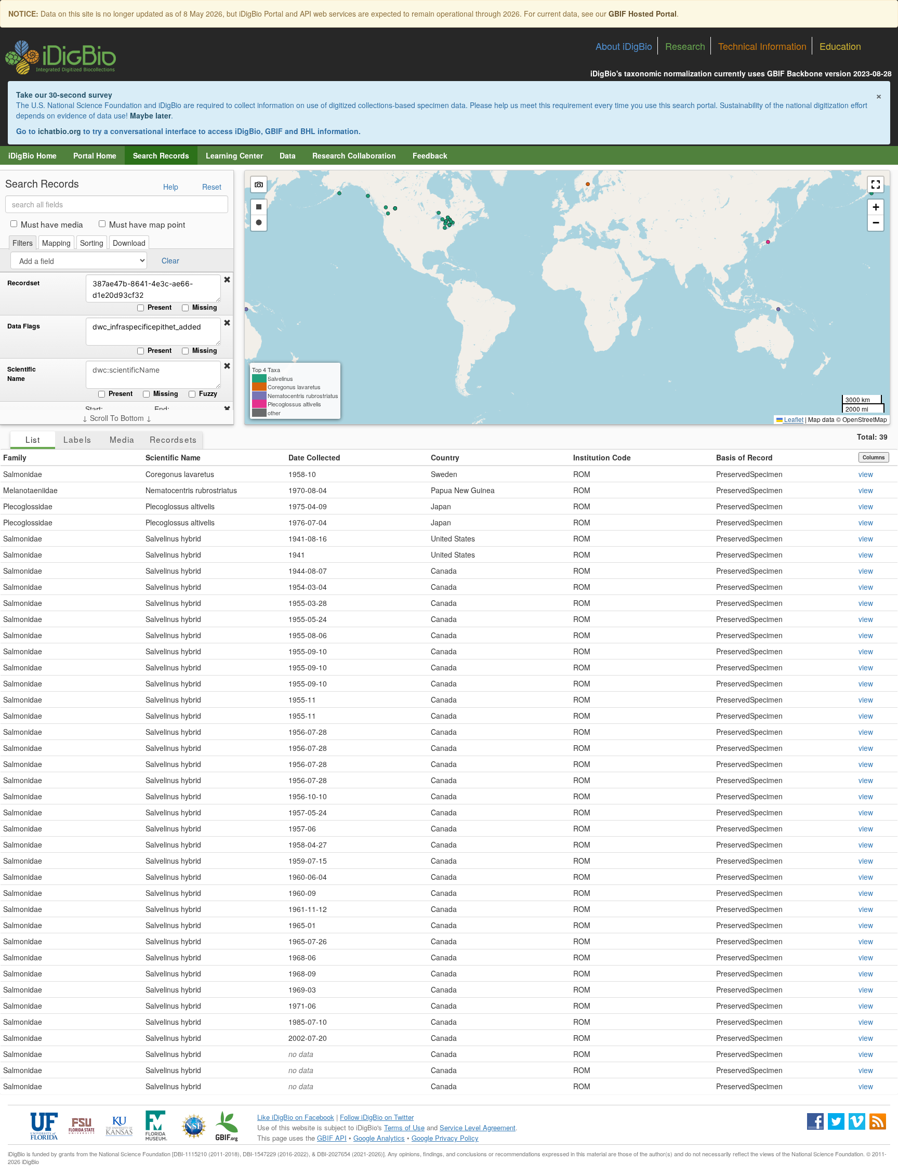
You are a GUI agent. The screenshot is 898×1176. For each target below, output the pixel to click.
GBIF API (332, 1138)
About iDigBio (624, 45)
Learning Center (234, 155)
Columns (874, 457)
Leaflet (793, 419)
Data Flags (23, 326)
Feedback (430, 155)
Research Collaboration (354, 155)
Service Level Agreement (478, 1127)
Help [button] (170, 186)
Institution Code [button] (602, 457)
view (866, 474)
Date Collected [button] (314, 457)
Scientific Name (21, 374)
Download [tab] (129, 242)
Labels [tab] (77, 439)
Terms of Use (404, 1127)
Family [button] (15, 457)
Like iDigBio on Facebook (295, 1117)
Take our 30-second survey (64, 94)
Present (159, 307)
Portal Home (94, 155)
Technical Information (762, 45)
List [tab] (32, 439)
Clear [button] (170, 260)
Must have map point (147, 224)
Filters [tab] (22, 242)
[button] (227, 279)
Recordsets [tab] (173, 439)
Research (685, 45)
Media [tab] (122, 439)
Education (840, 45)
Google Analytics (379, 1138)
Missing (204, 307)
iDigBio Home (32, 155)
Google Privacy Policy (445, 1138)
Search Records (161, 155)
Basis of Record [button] (744, 457)
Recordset (23, 283)
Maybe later (150, 115)
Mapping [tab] (56, 242)
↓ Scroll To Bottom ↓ (117, 418)
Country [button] (445, 457)
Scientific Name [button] (173, 457)
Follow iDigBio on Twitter (377, 1117)
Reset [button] (211, 186)
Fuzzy (208, 393)
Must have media (52, 224)
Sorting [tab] (91, 242)
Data (288, 155)
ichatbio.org (59, 131)
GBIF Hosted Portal (643, 13)
